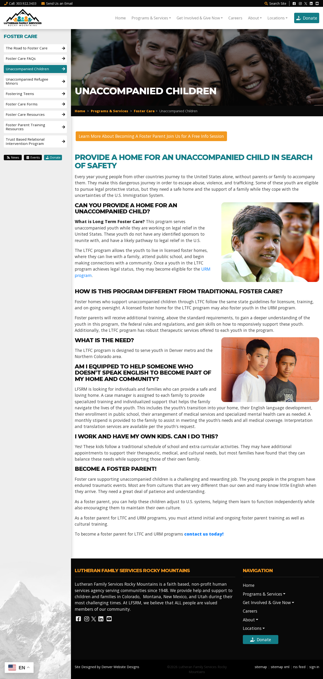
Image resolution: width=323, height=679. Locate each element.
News (14, 157)
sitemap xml (280, 667)
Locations (276, 18)
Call (22, 3)
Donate (310, 18)
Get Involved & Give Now (198, 18)
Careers (235, 18)
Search (277, 3)
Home (120, 18)
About (253, 18)
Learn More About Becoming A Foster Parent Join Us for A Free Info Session (151, 136)
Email (59, 3)
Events (35, 157)
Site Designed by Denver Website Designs (107, 667)
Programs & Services (149, 18)
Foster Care (144, 111)
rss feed (299, 667)
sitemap (261, 667)
